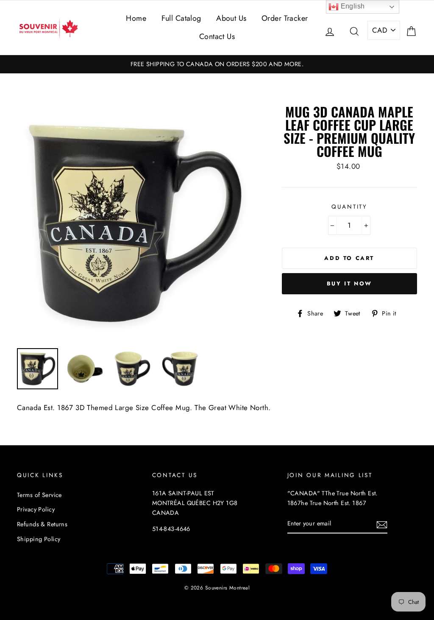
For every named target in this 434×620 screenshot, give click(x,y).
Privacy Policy (36, 509)
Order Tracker (285, 18)
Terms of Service (39, 495)
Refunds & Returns (42, 524)
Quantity (349, 206)
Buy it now (349, 283)
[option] (217, 64)
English (351, 6)
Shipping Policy (38, 539)
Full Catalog (181, 18)
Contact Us (217, 36)
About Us (231, 18)
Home (136, 18)
